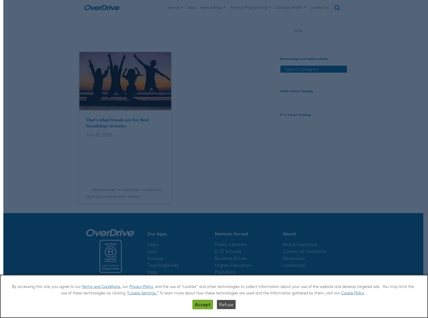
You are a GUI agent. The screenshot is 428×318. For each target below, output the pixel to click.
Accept (203, 304)
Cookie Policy (352, 292)
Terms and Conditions (101, 286)
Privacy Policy (141, 286)
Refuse (226, 304)
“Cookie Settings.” (142, 292)
